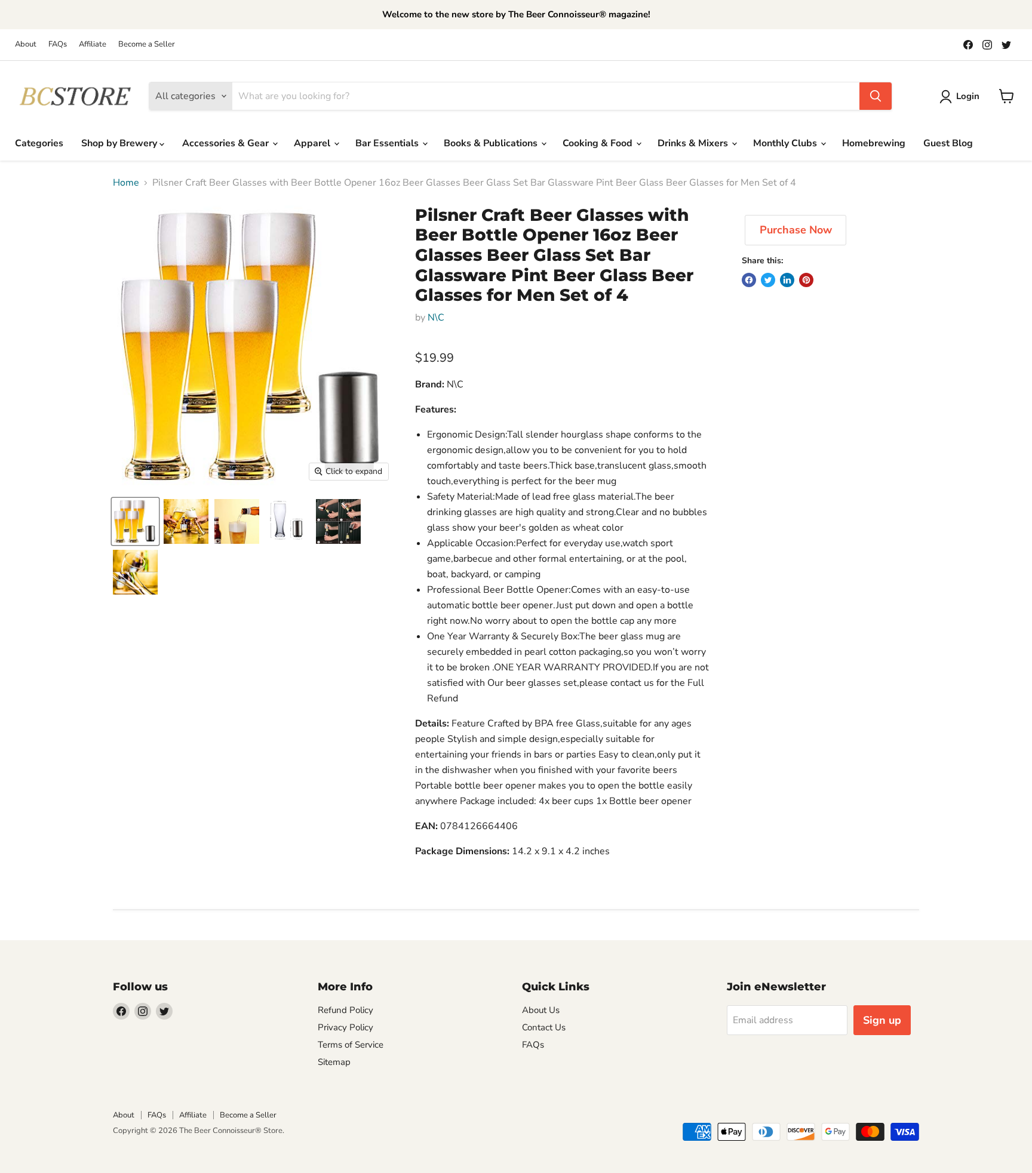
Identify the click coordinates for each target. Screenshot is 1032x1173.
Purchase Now (796, 230)
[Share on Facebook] (749, 280)
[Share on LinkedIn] (787, 280)
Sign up (882, 1020)
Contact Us (544, 1027)
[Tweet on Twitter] (768, 280)
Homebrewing (873, 143)
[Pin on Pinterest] (806, 280)
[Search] (875, 96)
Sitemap (334, 1062)
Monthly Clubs (786, 143)
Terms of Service (350, 1045)
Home (126, 182)
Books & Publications (492, 143)
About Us (541, 1010)
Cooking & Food (599, 143)
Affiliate (92, 44)
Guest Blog (948, 143)
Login (967, 96)
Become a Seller (146, 44)
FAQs (57, 44)
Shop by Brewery (120, 143)
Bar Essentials (388, 143)
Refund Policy (345, 1010)
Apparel (313, 143)
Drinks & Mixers (694, 143)
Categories (39, 143)
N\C (436, 317)
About (25, 44)
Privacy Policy (345, 1027)
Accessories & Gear (226, 143)
